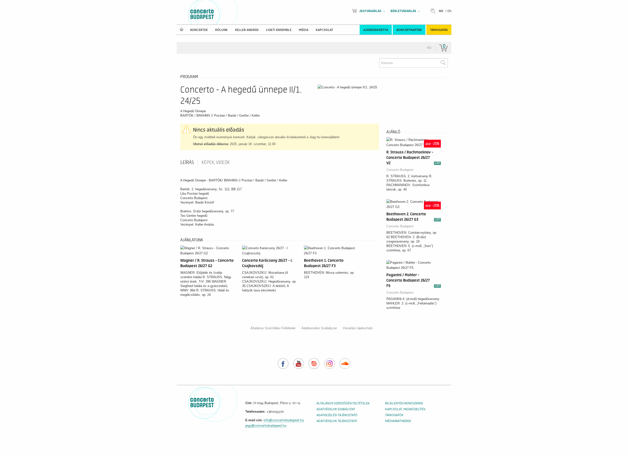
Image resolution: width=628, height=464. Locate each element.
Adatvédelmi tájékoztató (336, 421)
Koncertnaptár (409, 30)
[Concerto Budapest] (218, 12)
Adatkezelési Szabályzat (319, 328)
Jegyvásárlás (370, 11)
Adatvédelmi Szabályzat (335, 409)
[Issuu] (314, 363)
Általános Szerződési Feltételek (273, 328)
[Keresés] (443, 63)
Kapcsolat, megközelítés (405, 409)
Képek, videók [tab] (216, 162)
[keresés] (434, 11)
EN (449, 11)
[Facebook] (283, 363)
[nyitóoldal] (181, 30)
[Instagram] (329, 363)
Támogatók (394, 415)
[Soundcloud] (345, 363)
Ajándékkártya (375, 30)
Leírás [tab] (187, 162)
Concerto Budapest (400, 170)
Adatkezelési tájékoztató (336, 415)
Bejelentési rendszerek (404, 403)
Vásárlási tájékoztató (358, 328)
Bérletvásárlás (403, 11)
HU (441, 11)
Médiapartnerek (398, 421)
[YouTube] (298, 363)
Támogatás (439, 30)
